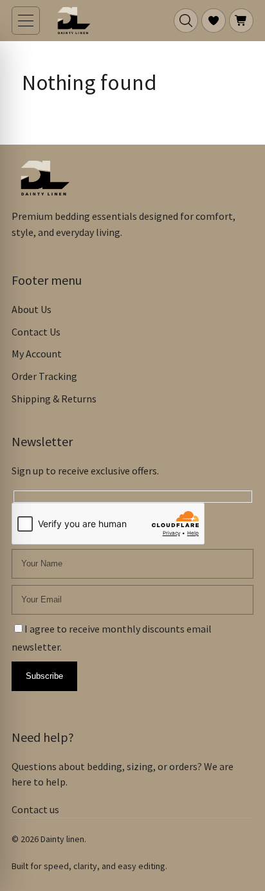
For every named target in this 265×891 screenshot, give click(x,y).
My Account (37, 353)
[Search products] (186, 20)
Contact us (35, 809)
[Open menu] (26, 20)
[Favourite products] (213, 20)
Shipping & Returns (54, 398)
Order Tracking (44, 376)
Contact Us (36, 331)
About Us (31, 309)
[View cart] (241, 20)
